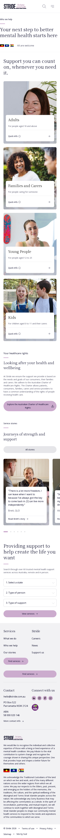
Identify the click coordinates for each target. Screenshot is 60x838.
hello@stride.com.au (14, 696)
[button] (5, 531)
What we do (9, 638)
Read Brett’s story (16, 518)
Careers (36, 638)
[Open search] (44, 6)
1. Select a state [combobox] (14, 582)
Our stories (9, 652)
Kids (12, 317)
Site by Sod (21, 834)
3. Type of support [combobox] (16, 602)
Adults (13, 119)
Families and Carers (25, 185)
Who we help (10, 645)
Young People (19, 251)
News (35, 645)
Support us (38, 652)
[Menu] (52, 6)
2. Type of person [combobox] (15, 592)
